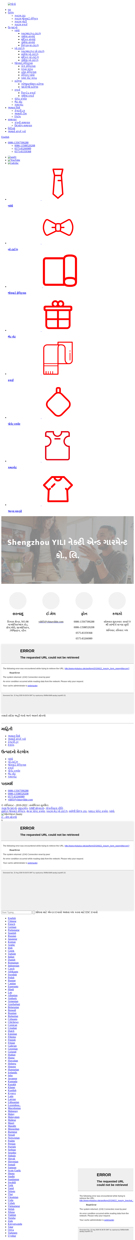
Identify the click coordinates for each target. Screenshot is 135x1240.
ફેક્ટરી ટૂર (19, 110)
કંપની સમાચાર (22, 122)
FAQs (17, 116)
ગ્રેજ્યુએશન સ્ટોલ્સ (32, 83)
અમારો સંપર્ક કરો (17, 131)
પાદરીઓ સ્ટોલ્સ (29, 86)
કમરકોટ (18, 104)
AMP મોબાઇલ (36, 808)
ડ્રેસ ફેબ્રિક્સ (28, 72)
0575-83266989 (22, 148)
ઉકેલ (11, 12)
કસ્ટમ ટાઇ (20, 15)
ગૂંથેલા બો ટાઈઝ (29, 60)
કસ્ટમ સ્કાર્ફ (20, 24)
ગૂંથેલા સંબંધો (28, 36)
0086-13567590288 (18, 142)
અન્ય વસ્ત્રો (15, 511)
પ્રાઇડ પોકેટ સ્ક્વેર (98, 811)
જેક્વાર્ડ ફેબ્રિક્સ (23, 63)
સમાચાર (12, 119)
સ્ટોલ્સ (18, 80)
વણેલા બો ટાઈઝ (29, 54)
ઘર (9, 9)
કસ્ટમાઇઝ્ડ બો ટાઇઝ (32, 51)
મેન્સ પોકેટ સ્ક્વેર (36, 811)
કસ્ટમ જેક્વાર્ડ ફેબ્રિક (26, 18)
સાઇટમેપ (22, 808)
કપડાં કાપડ (27, 69)
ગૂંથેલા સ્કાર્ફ (27, 95)
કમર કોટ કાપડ (29, 78)
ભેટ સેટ (18, 101)
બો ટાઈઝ (19, 48)
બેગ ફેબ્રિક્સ (28, 66)
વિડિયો (11, 128)
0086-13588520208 (24, 145)
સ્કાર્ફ (17, 89)
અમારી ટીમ (20, 113)
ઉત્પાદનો (12, 27)
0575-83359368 (22, 151)
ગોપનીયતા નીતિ (54, 808)
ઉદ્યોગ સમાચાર (23, 125)
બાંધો (17, 30)
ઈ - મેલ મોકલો (9, 817)
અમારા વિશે (14, 107)
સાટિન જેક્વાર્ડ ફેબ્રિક (13, 811)
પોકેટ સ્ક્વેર (20, 98)
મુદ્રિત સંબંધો (28, 39)
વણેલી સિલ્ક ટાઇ (78, 811)
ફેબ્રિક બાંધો (28, 75)
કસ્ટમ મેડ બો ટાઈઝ (57, 811)
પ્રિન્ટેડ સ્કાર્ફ (28, 92)
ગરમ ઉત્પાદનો (9, 808)
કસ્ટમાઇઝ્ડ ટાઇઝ (31, 33)
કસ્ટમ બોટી (20, 21)
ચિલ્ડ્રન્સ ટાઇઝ (30, 45)
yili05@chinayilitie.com (20, 799)
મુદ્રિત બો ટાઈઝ (30, 57)
